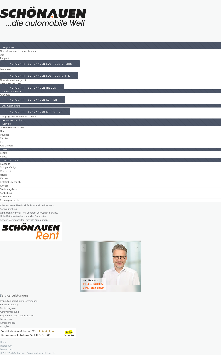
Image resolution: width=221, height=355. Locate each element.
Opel (2, 54)
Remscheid (6, 171)
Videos (3, 156)
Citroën (4, 138)
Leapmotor (5, 69)
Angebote (5, 94)
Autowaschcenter (12, 120)
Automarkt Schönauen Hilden (32, 87)
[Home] (2, 44)
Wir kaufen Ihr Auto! (10, 83)
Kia (1, 142)
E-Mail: (93, 287)
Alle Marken (6, 145)
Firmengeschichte (9, 200)
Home (3, 342)
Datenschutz (6, 349)
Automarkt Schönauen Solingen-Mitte (39, 76)
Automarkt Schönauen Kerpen (32, 99)
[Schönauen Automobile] (43, 16)
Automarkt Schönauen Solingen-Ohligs (40, 64)
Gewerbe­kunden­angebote (13, 80)
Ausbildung (6, 193)
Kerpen (4, 178)
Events (3, 152)
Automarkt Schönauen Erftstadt (35, 111)
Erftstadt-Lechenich (10, 182)
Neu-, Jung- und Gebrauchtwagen (18, 51)
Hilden (3, 174)
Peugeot (4, 58)
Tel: (93, 284)
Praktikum (5, 196)
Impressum (6, 345)
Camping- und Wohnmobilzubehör (18, 116)
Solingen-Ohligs (8, 167)
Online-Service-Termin (12, 127)
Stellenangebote (8, 189)
